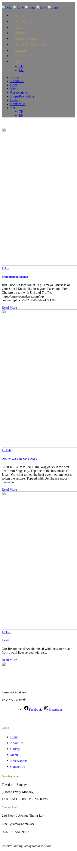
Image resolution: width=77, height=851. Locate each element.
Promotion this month (15, 276)
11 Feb (6, 450)
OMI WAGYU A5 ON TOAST (19, 458)
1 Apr (5, 268)
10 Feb (6, 632)
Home (14, 737)
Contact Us (17, 766)
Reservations (18, 760)
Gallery (15, 749)
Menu (14, 754)
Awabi (5, 640)
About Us (16, 743)
